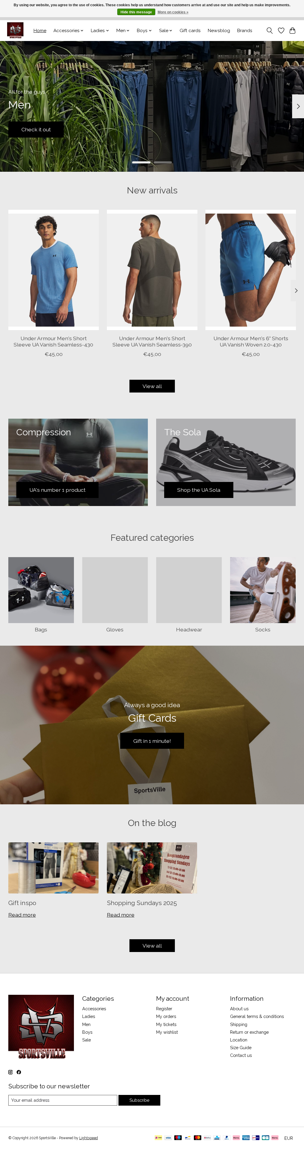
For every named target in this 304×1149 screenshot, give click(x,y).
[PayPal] (227, 1138)
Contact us (241, 1055)
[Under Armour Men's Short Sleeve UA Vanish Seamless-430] (53, 270)
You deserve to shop (46, 129)
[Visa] (168, 1138)
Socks (262, 629)
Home (40, 30)
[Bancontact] (187, 1138)
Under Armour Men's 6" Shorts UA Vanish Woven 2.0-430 (250, 341)
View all (152, 386)
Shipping (238, 1024)
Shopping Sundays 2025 (142, 903)
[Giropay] (255, 1138)
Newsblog (219, 30)
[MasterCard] (198, 1138)
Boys (87, 1032)
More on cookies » (173, 12)
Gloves (115, 629)
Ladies (88, 1016)
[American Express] (246, 1138)
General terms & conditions (257, 1016)
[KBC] (217, 1138)
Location (238, 1039)
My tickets (166, 1024)
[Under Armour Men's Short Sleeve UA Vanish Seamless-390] (152, 270)
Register (164, 1008)
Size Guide (240, 1047)
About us (239, 1008)
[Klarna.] (274, 1138)
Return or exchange (249, 1032)
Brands (244, 30)
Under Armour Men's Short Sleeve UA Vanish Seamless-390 (152, 341)
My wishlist (167, 1032)
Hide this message (136, 12)
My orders (166, 1016)
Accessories (94, 1008)
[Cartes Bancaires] (265, 1138)
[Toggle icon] (269, 30)
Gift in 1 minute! (152, 741)
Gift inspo (22, 903)
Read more (22, 915)
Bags (41, 629)
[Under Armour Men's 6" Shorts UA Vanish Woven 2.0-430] (250, 270)
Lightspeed (88, 1138)
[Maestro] (178, 1138)
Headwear (189, 629)
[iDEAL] (158, 1138)
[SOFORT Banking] (236, 1138)
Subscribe (139, 1100)
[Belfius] (207, 1138)
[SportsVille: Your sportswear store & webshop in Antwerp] (15, 30)
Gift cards (190, 30)
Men (86, 1024)
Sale (86, 1039)
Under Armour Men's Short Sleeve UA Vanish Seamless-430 (53, 341)
